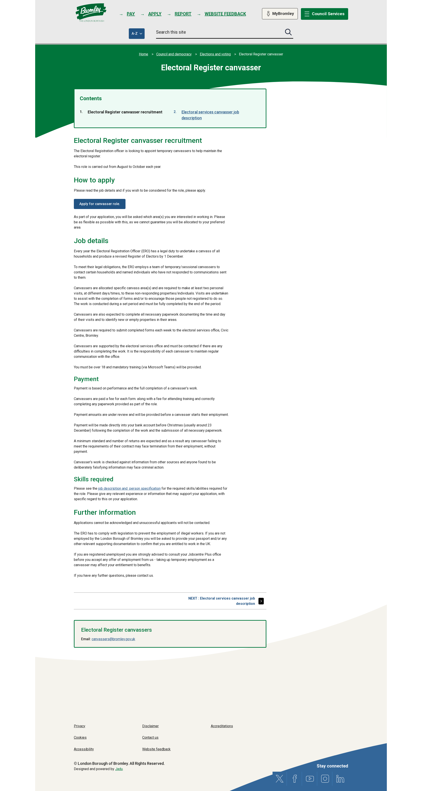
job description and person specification (129, 488)
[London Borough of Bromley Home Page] (91, 13)
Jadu (119, 769)
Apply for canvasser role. (99, 204)
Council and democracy (174, 54)
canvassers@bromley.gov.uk (113, 639)
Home (143, 54)
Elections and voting (215, 54)
